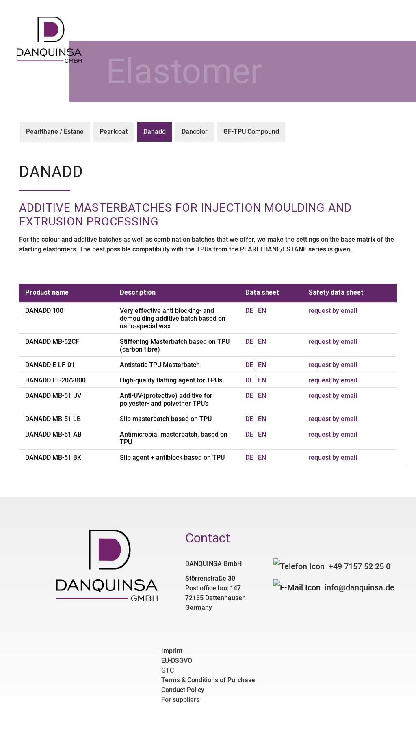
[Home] (49, 60)
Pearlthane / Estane (55, 131)
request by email (332, 310)
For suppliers (180, 699)
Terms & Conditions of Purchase (208, 680)
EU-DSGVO (176, 660)
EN (262, 310)
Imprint (171, 651)
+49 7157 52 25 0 (359, 566)
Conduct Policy (182, 690)
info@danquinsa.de (359, 587)
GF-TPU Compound (251, 131)
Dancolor (195, 131)
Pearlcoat (114, 131)
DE (249, 310)
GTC (167, 670)
